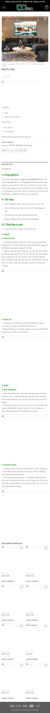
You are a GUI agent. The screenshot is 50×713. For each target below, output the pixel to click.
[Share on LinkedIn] (25, 150)
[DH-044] (37, 637)
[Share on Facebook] (8, 150)
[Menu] (4, 7)
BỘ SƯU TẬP (13, 64)
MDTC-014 (30, 693)
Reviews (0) (6, 169)
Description (7, 164)
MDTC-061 (30, 615)
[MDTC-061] (37, 598)
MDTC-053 (30, 576)
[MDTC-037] (13, 676)
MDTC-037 (6, 693)
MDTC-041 (6, 615)
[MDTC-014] (37, 676)
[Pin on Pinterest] (21, 150)
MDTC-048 (6, 576)
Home (4, 64)
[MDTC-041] (13, 598)
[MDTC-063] (13, 637)
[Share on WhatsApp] (4, 150)
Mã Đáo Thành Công (25, 145)
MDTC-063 (6, 654)
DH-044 (29, 654)
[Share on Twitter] (12, 150)
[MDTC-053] (37, 559)
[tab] (25, 164)
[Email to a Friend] (16, 150)
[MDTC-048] (13, 559)
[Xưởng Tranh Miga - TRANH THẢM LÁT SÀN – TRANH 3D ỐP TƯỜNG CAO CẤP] (25, 7)
